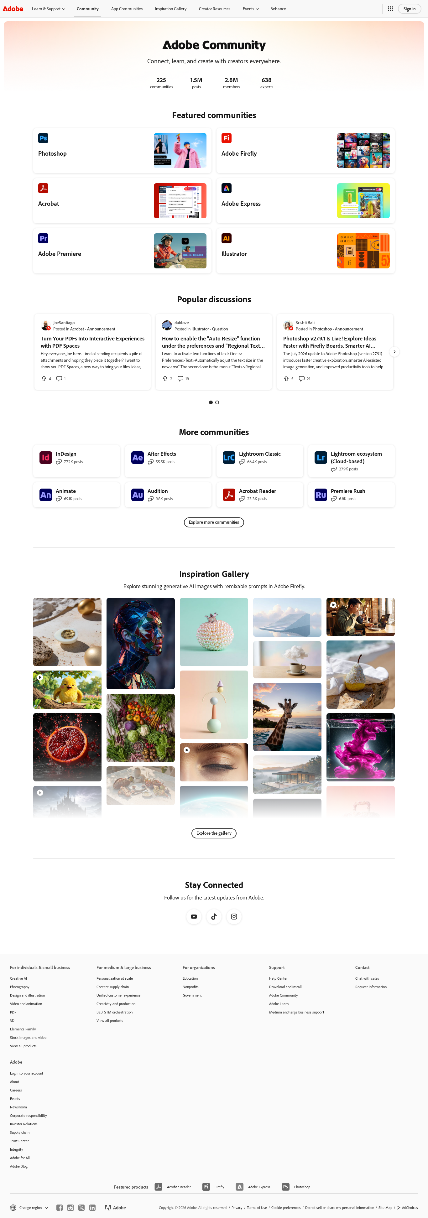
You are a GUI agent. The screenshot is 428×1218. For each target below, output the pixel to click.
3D (12, 1020)
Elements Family (23, 1029)
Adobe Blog (19, 1166)
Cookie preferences (286, 1207)
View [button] (89, 658)
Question (220, 328)
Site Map (385, 1207)
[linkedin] (92, 1208)
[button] (390, 9)
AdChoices (410, 1207)
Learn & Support (46, 8)
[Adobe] (13, 8)
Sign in (410, 8)
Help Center (278, 978)
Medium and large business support (296, 1012)
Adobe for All (20, 1157)
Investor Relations (24, 1124)
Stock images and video (28, 1037)
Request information (371, 986)
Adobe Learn (279, 1003)
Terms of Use (257, 1207)
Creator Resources (214, 8)
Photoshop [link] (322, 328)
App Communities (127, 8)
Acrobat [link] (77, 328)
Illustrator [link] (200, 328)
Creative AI (18, 978)
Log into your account (26, 1073)
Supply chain (19, 1132)
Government (192, 995)
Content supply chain (113, 986)
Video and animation (26, 1003)
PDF (13, 1012)
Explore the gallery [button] (214, 833)
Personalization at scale (115, 978)
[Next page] (394, 352)
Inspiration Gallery (170, 8)
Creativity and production (116, 1003)
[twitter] (81, 1208)
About (14, 1081)
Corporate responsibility (28, 1115)
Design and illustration (27, 995)
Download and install (285, 986)
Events (248, 8)
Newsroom (18, 1107)
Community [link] (88, 8)
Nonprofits (191, 986)
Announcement (101, 328)
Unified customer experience (118, 995)
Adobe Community (283, 995)
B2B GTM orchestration (115, 1012)
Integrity (16, 1149)
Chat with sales (367, 978)
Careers (16, 1090)
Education (190, 978)
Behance (278, 8)
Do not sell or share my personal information (339, 1207)
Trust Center (19, 1140)
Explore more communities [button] (214, 522)
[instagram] (70, 1208)
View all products (23, 1046)
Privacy (237, 1207)
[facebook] (59, 1208)
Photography (19, 986)
